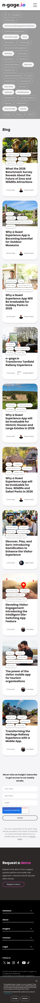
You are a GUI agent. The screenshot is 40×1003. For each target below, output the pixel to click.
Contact (6, 937)
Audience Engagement (14, 31)
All (5, 15)
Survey (7, 114)
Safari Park (21, 103)
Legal (5, 946)
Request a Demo (13, 884)
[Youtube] (24, 963)
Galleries (8, 92)
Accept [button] (15, 998)
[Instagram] (14, 963)
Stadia (23, 109)
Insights (6, 928)
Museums (23, 59)
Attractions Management (15, 48)
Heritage (8, 53)
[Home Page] (14, 5)
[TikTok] (29, 963)
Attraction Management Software (19, 26)
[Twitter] (4, 963)
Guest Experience (11, 64)
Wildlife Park (9, 81)
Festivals (22, 87)
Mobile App (22, 53)
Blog (6, 129)
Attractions (9, 42)
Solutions (6, 910)
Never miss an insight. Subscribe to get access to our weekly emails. (20, 777)
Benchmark (25, 81)
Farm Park (8, 87)
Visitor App (24, 42)
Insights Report (27, 98)
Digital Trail (9, 70)
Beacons (28, 64)
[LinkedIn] (9, 963)
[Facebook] (19, 963)
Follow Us (6, 958)
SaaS (29, 75)
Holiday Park (9, 98)
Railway (7, 103)
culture (31, 114)
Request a (16, 863)
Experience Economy (13, 75)
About (5, 919)
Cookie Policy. (7, 993)
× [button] (36, 981)
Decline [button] (24, 998)
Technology (9, 20)
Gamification (23, 92)
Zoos (25, 37)
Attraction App (10, 37)
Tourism (19, 114)
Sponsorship (9, 109)
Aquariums (9, 59)
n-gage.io (16, 15)
